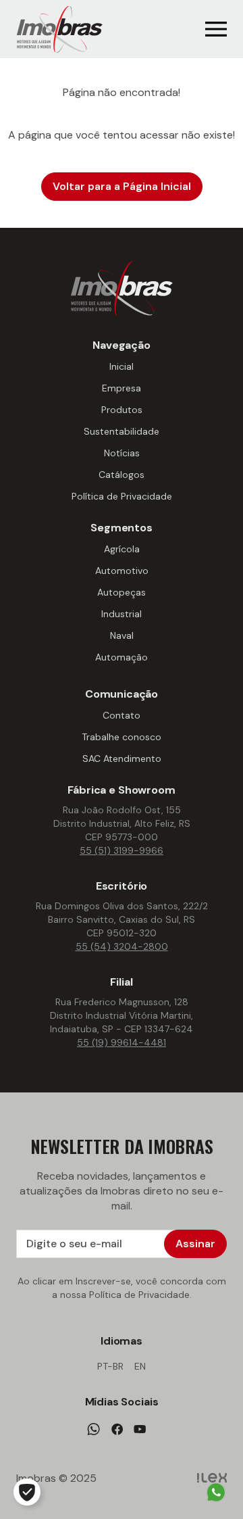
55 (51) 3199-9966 (121, 850)
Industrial (121, 614)
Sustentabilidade (121, 431)
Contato (121, 715)
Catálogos (121, 474)
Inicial (121, 366)
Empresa (121, 388)
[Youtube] (139, 1429)
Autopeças (121, 592)
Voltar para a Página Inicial (122, 186)
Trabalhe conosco (121, 737)
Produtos (121, 410)
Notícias (122, 453)
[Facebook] (117, 1429)
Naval (122, 635)
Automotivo (121, 570)
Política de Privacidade (122, 496)
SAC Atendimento (121, 758)
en (140, 1366)
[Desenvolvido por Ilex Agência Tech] (212, 1478)
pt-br (110, 1366)
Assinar (195, 1243)
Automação (121, 657)
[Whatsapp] (93, 1429)
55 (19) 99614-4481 (121, 1042)
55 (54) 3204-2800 (122, 946)
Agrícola (122, 549)
